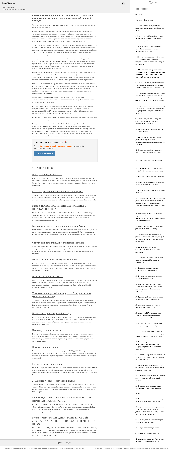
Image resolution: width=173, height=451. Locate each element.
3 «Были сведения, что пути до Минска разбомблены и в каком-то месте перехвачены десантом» (148, 48)
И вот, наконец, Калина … (47, 174)
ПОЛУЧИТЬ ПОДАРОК (44, 153)
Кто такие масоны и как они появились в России (59, 225)
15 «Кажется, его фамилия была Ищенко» (149, 176)
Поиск (152, 2)
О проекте (59, 443)
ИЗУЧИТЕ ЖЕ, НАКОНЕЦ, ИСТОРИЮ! (54, 259)
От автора (138, 14)
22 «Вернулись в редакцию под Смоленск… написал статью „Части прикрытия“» (147, 249)
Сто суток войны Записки (144, 20)
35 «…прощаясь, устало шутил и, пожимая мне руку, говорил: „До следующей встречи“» (150, 377)
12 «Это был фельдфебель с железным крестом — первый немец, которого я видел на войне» (148, 152)
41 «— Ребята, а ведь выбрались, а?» (147, 433)
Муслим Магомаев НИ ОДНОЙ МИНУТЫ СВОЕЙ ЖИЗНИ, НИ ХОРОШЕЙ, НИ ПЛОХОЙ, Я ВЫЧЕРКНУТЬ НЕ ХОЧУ (64, 421)
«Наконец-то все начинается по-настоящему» (57, 191)
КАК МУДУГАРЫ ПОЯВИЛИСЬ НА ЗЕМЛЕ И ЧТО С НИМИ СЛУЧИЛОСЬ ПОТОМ (62, 399)
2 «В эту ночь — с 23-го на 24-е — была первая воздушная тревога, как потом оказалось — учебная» (149, 38)
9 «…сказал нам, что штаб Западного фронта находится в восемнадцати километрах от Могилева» (148, 121)
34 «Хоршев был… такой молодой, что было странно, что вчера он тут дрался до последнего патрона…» (149, 367)
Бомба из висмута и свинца (47, 363)
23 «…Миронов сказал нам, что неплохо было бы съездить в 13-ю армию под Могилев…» (149, 259)
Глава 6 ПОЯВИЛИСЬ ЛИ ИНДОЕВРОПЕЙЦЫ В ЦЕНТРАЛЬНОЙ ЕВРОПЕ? (59, 207)
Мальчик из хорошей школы (47, 276)
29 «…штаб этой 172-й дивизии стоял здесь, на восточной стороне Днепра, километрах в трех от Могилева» (148, 315)
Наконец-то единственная (46, 330)
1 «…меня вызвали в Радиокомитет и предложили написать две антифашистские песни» (150, 27)
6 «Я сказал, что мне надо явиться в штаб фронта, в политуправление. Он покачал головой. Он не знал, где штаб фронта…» (149, 84)
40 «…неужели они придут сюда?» (147, 428)
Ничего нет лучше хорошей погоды (51, 313)
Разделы (68, 443)
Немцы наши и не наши (45, 347)
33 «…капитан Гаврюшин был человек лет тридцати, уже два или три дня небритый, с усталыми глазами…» (150, 357)
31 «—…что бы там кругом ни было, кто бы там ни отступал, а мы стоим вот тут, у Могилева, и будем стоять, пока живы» (149, 333)
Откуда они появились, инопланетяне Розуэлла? (58, 242)
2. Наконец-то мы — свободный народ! (54, 380)
